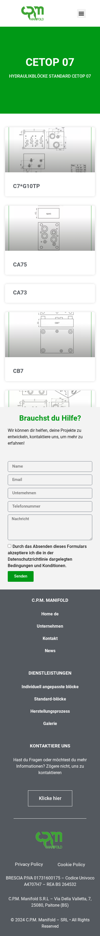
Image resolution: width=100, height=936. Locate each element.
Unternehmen (50, 626)
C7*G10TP (26, 186)
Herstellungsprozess (50, 711)
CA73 (20, 292)
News (50, 650)
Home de (50, 613)
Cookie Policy (71, 864)
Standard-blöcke (50, 699)
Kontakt (50, 638)
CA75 (20, 264)
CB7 (18, 371)
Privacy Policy (29, 864)
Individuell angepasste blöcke (50, 686)
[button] (81, 13)
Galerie (50, 723)
